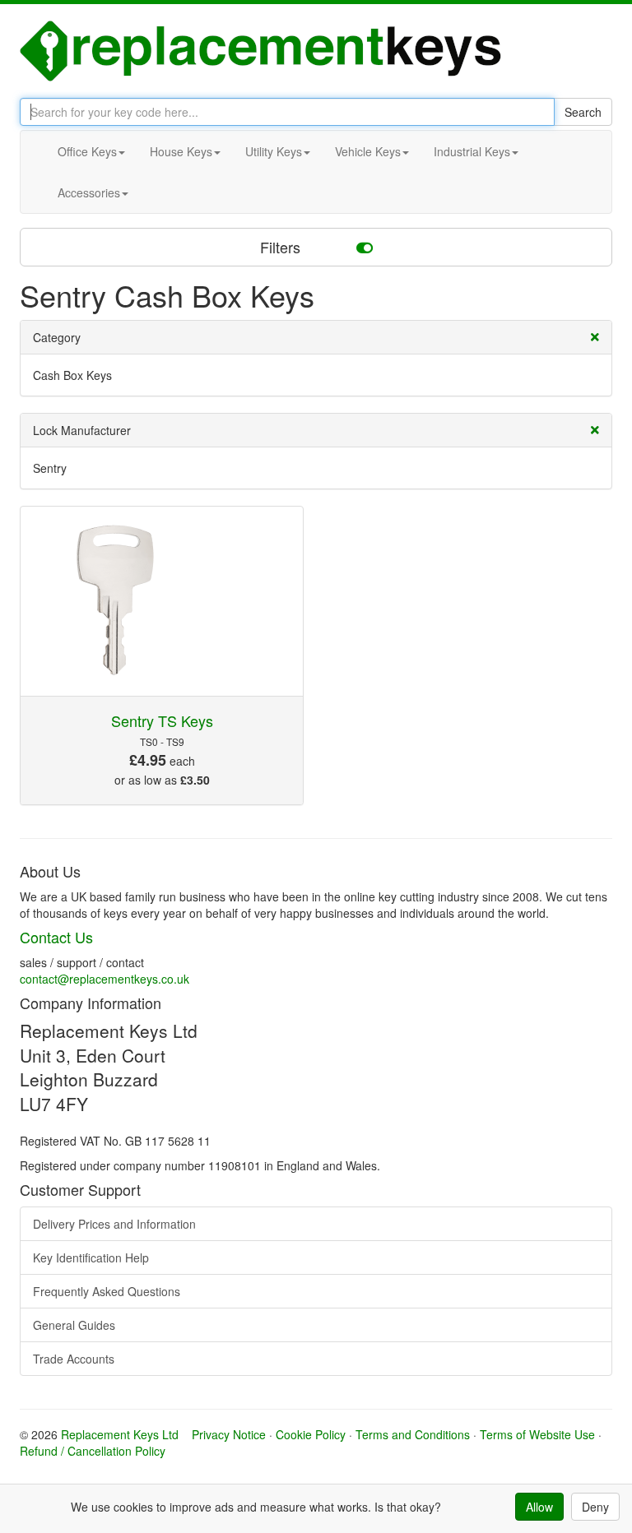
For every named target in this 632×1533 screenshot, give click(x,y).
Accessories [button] (89, 192)
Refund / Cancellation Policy (92, 1451)
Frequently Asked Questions (106, 1291)
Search (583, 112)
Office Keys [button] (87, 151)
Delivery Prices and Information (114, 1224)
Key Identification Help (91, 1257)
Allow (539, 1506)
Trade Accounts (73, 1358)
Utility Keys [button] (273, 151)
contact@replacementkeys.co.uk (104, 978)
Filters (282, 246)
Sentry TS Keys (162, 720)
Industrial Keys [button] (472, 151)
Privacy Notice (229, 1434)
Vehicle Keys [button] (368, 151)
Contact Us (56, 936)
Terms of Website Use (537, 1434)
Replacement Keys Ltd (120, 1434)
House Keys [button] (181, 151)
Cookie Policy (311, 1434)
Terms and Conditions (413, 1434)
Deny (595, 1506)
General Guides (74, 1325)
